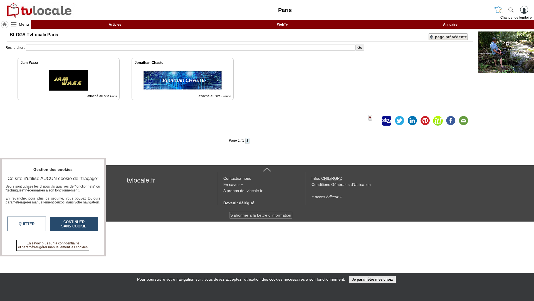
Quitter (26, 224)
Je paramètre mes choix (372, 279)
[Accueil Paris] (4, 24)
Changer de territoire (516, 18)
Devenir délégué (238, 203)
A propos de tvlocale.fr (243, 190)
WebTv (282, 24)
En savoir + (233, 184)
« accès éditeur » (327, 197)
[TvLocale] (38, 10)
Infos (327, 178)
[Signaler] (373, 120)
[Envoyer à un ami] (463, 120)
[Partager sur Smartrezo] (386, 120)
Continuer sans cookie (73, 224)
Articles (115, 24)
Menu (24, 24)
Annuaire (450, 24)
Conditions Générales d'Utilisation (341, 184)
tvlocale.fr (141, 180)
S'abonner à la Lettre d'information (260, 215)
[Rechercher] (511, 10)
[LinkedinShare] (412, 120)
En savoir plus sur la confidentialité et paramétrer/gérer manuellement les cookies (53, 245)
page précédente (451, 37)
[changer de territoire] (498, 10)
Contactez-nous (237, 178)
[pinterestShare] (425, 120)
